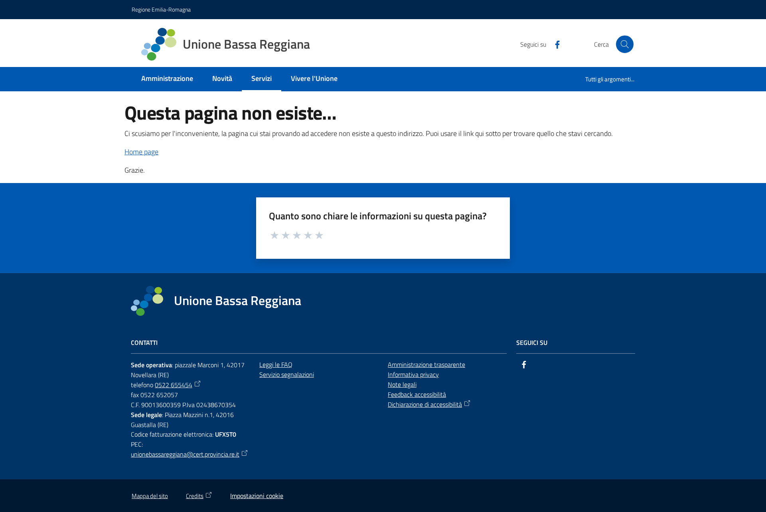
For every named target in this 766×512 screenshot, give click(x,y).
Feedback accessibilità (417, 394)
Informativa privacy (413, 374)
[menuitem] (167, 79)
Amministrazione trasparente (426, 364)
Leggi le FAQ (275, 364)
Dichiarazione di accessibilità (425, 404)
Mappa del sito (150, 495)
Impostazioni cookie (256, 495)
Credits (194, 495)
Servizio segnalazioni (286, 374)
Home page (141, 151)
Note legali (402, 384)
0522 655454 (173, 385)
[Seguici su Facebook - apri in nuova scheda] (554, 44)
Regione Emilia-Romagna (161, 9)
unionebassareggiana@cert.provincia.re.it (185, 454)
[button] (624, 44)
